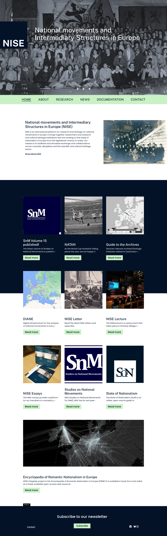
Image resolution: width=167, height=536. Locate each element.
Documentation (110, 99)
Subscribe (82, 525)
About (43, 99)
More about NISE (33, 153)
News (85, 99)
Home (26, 99)
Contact (138, 99)
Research (64, 99)
